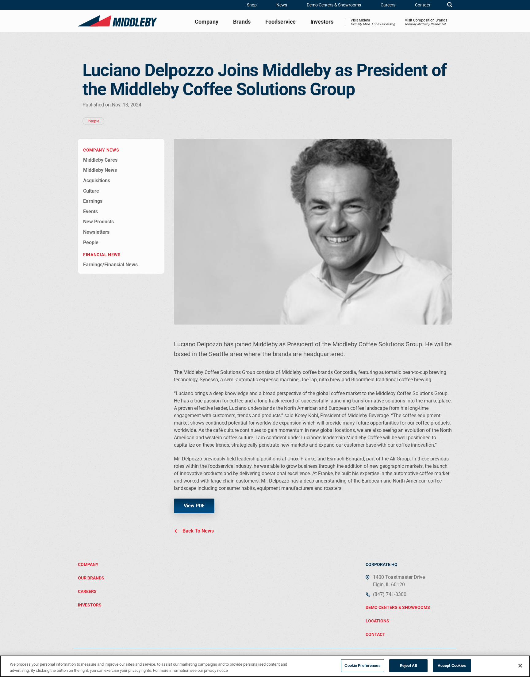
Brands (242, 21)
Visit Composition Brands (426, 22)
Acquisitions (96, 180)
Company (206, 21)
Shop (252, 4)
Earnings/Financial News (110, 264)
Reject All (408, 665)
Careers (388, 4)
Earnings (92, 201)
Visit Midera (373, 22)
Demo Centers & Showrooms (334, 4)
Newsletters (96, 232)
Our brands (91, 577)
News (281, 4)
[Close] (520, 665)
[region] (265, 666)
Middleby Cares (100, 160)
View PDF (194, 506)
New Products (98, 222)
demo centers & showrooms (398, 607)
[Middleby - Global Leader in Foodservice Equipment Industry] (117, 20)
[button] (449, 4)
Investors (321, 21)
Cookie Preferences (362, 665)
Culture (91, 191)
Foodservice (280, 21)
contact (375, 634)
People (90, 242)
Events (90, 211)
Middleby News (100, 170)
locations (377, 620)
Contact (422, 4)
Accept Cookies (452, 665)
